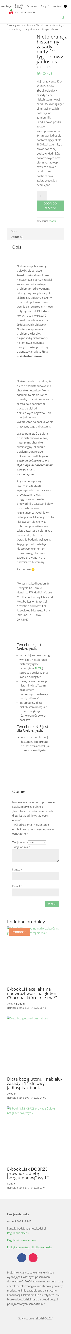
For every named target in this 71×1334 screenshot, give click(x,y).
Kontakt (57, 6)
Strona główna (15, 25)
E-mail (17, 886)
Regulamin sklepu (18, 1233)
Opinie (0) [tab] (17, 237)
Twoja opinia (21, 847)
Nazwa (17, 869)
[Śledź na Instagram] (33, 1257)
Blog (43, 6)
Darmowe (32, 6)
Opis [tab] (14, 231)
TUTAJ (38, 668)
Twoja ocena (20, 842)
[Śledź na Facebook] (21, 1257)
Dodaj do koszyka (50, 206)
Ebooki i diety (19, 6)
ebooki (30, 25)
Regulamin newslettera (21, 1240)
